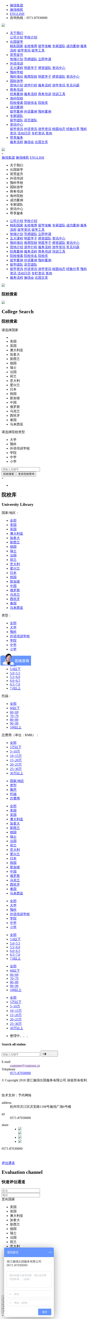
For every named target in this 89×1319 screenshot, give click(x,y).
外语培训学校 (20, 636)
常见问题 (72, 85)
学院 (13, 640)
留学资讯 (24, 50)
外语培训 (16, 63)
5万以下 (16, 747)
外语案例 (30, 111)
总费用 (15, 798)
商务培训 (16, 89)
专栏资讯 (38, 133)
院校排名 (30, 102)
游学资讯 (58, 85)
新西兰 (15, 542)
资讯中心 (58, 68)
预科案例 (44, 111)
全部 (13, 520)
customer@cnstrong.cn (25, 1065)
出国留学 (16, 41)
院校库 (43, 102)
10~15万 (16, 756)
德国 (13, 546)
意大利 (15, 564)
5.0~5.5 (15, 673)
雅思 (13, 789)
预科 (13, 632)
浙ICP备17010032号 (15, 1087)
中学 (13, 645)
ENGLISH (17, 14)
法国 (13, 555)
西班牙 (15, 599)
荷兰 (13, 559)
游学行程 (30, 85)
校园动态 (58, 129)
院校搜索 (16, 102)
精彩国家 (16, 46)
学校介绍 (30, 37)
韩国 (13, 577)
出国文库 (41, 142)
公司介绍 (16, 37)
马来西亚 (16, 607)
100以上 (16, 727)
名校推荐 (30, 46)
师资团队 (44, 68)
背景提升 (16, 54)
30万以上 (16, 773)
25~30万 (16, 769)
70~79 (14, 716)
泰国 (13, 603)
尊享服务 (16, 137)
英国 (13, 529)
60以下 (15, 708)
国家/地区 (17, 781)
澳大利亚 (16, 533)
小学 (13, 649)
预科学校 (16, 72)
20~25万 (16, 764)
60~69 (14, 712)
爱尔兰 (15, 568)
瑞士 (13, 551)
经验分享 (72, 129)
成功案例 (72, 46)
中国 (13, 586)
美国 (13, 525)
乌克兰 (15, 594)
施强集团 (16, 5)
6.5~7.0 (15, 684)
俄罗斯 (15, 590)
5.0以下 (15, 669)
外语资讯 (30, 129)
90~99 (14, 723)
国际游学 (16, 81)
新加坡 (15, 581)
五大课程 (16, 68)
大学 (13, 627)
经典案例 (16, 94)
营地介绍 (16, 85)
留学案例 (16, 111)
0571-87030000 (20, 1073)
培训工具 (58, 94)
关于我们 (16, 33)
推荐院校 (30, 76)
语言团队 (30, 120)
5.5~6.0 (15, 677)
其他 (49, 133)
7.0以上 (15, 688)
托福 (13, 794)
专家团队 (58, 46)
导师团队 (30, 59)
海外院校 (16, 98)
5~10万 (15, 751)
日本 (13, 573)
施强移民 (16, 9)
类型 (13, 785)
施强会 (29, 142)
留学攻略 (44, 46)
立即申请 (44, 59)
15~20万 (16, 760)
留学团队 (16, 120)
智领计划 (16, 59)
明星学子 (30, 68)
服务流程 (44, 85)
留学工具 (38, 50)
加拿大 (15, 538)
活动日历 (24, 133)
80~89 (14, 719)
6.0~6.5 (15, 680)
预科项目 (16, 76)
